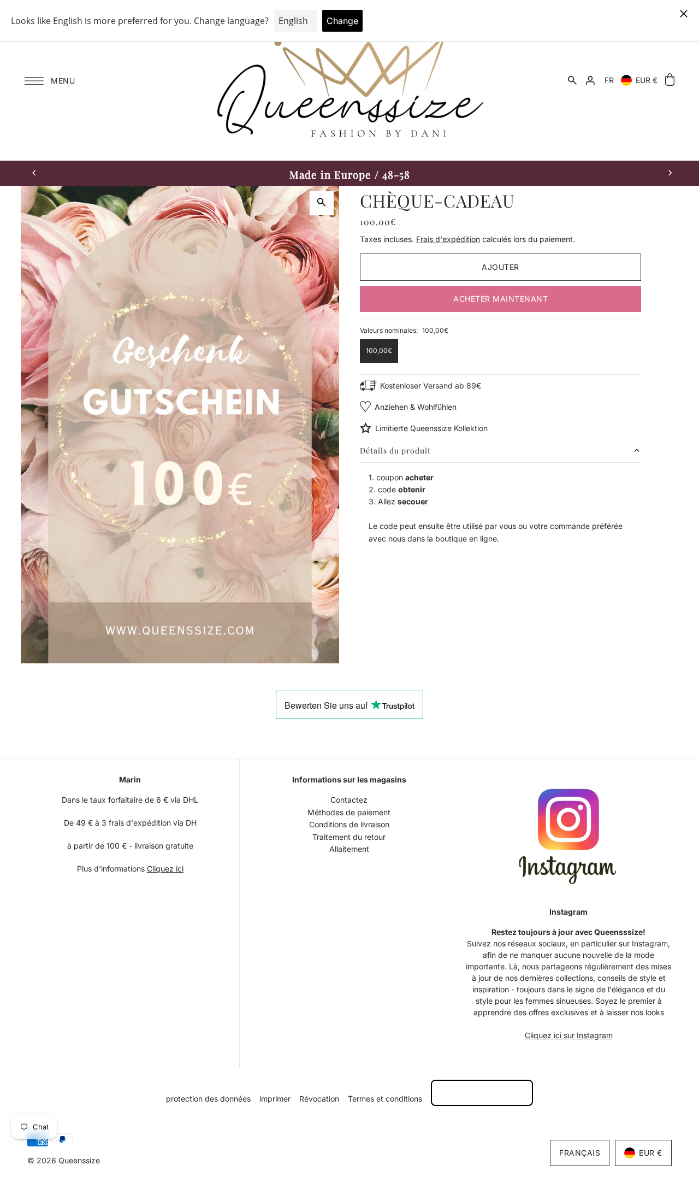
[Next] (670, 173)
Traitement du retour (349, 836)
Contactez (349, 799)
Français (579, 1152)
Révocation (319, 1098)
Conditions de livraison (349, 824)
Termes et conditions (385, 1098)
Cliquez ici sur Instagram (569, 1035)
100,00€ (379, 350)
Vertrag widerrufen (482, 1092)
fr (609, 80)
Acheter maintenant (500, 298)
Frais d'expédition (448, 239)
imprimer (275, 1098)
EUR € (646, 80)
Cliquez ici (165, 868)
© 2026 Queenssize (63, 1160)
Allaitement (349, 849)
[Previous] (34, 173)
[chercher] (572, 80)
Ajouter (500, 267)
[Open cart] (669, 80)
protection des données (208, 1098)
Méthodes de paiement (348, 812)
